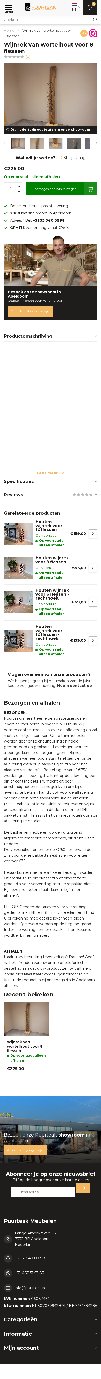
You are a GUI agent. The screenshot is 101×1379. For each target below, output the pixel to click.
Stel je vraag (74, 157)
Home (9, 30)
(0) (28, 57)
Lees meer (48, 473)
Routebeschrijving (20, 1150)
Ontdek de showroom (27, 311)
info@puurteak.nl (30, 1287)
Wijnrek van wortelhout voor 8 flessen (25, 1046)
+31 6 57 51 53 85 (29, 1273)
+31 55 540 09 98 (30, 1258)
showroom (80, 129)
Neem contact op (74, 685)
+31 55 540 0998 (49, 220)
